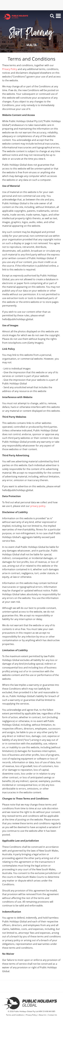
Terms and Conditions (15, 1015)
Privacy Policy (9, 69)
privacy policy (37, 506)
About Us (42, 1015)
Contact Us (52, 1015)
